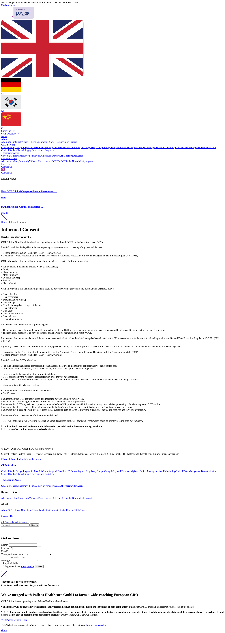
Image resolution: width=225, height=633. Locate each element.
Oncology (6, 155)
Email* (5, 551)
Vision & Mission (30, 142)
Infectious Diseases (51, 155)
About (4, 139)
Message (5, 560)
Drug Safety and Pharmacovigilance (122, 147)
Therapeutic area (9, 554)
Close (24, 620)
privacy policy (27, 566)
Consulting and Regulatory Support (88, 147)
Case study (24, 161)
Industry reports (85, 161)
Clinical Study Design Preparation (17, 147)
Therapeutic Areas (10, 153)
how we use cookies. (96, 625)
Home (4, 222)
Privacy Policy (16, 459)
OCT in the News (69, 161)
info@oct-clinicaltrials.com (14, 522)
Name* (5, 544)
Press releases (44, 161)
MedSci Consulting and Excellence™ (52, 147)
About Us (6, 142)
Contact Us (6, 166)
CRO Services (8, 144)
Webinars (33, 161)
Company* (7, 548)
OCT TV (55, 161)
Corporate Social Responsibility (54, 142)
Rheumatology (35, 155)
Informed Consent (32, 459)
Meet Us (5, 164)
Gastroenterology (19, 155)
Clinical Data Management (188, 147)
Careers (73, 142)
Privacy (5, 459)
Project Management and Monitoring (157, 147)
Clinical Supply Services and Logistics (35, 150)
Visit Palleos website (11, 620)
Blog (16, 161)
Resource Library (9, 158)
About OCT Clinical (11, 510)
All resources (7, 161)
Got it (4, 630)
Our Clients (16, 142)
